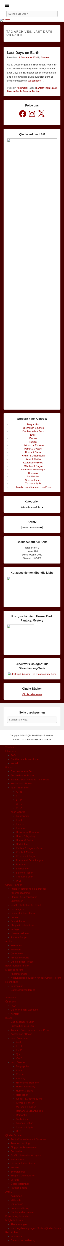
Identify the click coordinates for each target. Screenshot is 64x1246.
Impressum (17, 985)
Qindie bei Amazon (32, 694)
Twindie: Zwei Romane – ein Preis (33, 487)
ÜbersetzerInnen (20, 933)
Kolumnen (16, 945)
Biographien (33, 424)
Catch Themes (44, 739)
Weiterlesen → (36, 80)
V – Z (19, 807)
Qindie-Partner (13, 884)
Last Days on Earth (23, 53)
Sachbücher (33, 476)
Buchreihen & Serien (33, 428)
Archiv (8, 941)
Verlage (15, 929)
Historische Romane (33, 445)
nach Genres (18, 811)
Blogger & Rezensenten (24, 896)
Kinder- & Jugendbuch (33, 455)
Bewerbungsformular (17, 965)
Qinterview (17, 953)
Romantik (33, 473)
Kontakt (15, 763)
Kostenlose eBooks (33, 462)
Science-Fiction (33, 480)
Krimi (48, 88)
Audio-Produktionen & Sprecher (28, 888)
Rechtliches (11, 981)
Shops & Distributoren (23, 925)
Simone (45, 57)
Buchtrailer (17, 900)
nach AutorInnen (20, 787)
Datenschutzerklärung (23, 989)
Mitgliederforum (14, 969)
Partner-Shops (19, 937)
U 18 (18, 880)
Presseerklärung (20, 957)
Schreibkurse (18, 921)
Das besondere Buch (33, 431)
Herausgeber (18, 909)
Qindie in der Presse (22, 961)
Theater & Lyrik (33, 483)
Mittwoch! (16, 949)
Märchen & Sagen (33, 466)
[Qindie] (32, 20)
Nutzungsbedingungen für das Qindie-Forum (36, 977)
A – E (19, 791)
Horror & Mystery (33, 448)
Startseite (10, 747)
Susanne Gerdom (31, 91)
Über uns (10, 751)
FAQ (13, 755)
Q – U (19, 803)
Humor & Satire (33, 452)
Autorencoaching (20, 892)
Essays (33, 438)
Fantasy (40, 88)
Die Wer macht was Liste (25, 759)
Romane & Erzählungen (33, 469)
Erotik (33, 434)
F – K (19, 795)
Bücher (9, 767)
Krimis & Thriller (25, 852)
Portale (15, 917)
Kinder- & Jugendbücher (29, 848)
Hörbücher (22, 844)
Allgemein (22, 88)
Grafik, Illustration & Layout (26, 905)
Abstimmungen (19, 973)
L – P (19, 799)
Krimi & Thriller (33, 459)
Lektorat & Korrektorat (23, 913)
